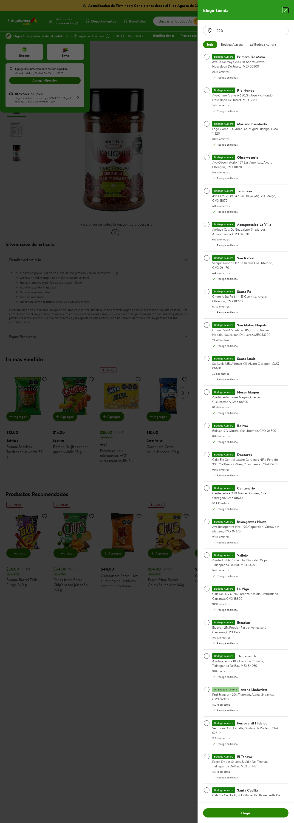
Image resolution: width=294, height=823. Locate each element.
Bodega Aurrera (232, 44)
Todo (210, 44)
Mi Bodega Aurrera (263, 44)
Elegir (245, 812)
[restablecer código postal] (209, 30)
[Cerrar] (285, 10)
